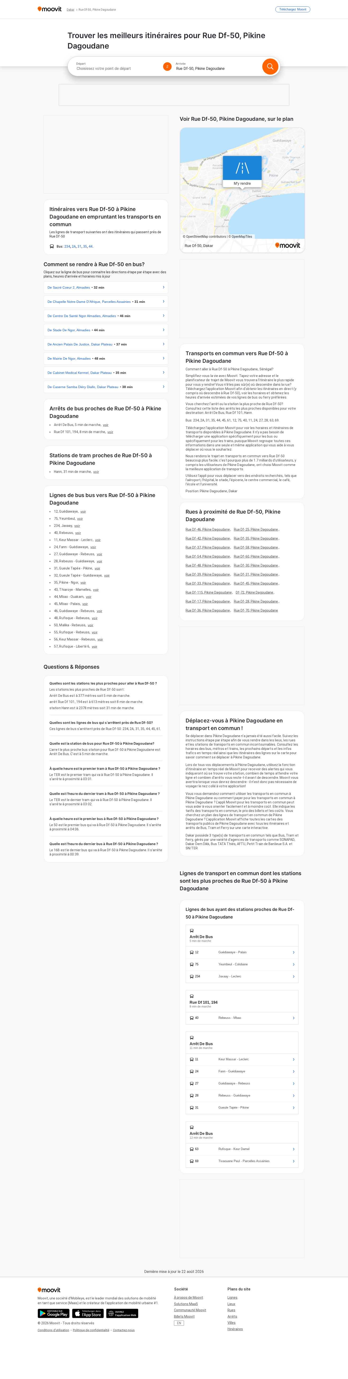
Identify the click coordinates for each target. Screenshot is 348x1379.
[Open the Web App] (122, 1313)
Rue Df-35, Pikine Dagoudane (256, 538)
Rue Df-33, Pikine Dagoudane (208, 583)
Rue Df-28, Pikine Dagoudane (256, 601)
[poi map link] (242, 190)
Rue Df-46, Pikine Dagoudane (208, 529)
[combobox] (117, 68)
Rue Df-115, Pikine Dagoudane (209, 592)
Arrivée (181, 63)
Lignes (232, 1297)
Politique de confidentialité (91, 1330)
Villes (232, 1323)
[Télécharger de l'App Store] (88, 1313)
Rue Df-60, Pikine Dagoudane (256, 556)
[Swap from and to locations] (167, 66)
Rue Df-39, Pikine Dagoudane (208, 574)
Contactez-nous (124, 1330)
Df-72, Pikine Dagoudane (254, 592)
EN (179, 1323)
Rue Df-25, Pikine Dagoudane (256, 529)
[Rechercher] (270, 66)
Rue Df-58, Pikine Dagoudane (256, 547)
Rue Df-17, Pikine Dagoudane (208, 601)
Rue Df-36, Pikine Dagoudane (208, 610)
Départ (80, 63)
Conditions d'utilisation (53, 1330)
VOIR (105, 425)
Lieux (231, 1304)
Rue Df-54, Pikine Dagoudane (208, 556)
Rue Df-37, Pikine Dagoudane (208, 547)
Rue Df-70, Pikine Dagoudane (256, 610)
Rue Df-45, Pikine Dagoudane (256, 583)
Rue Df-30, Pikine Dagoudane (256, 565)
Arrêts (232, 1316)
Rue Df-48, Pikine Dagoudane (208, 565)
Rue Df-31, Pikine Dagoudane (256, 574)
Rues (231, 1310)
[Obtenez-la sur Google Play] (54, 1313)
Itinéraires (235, 1329)
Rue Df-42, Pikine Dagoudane (208, 538)
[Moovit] (50, 9)
